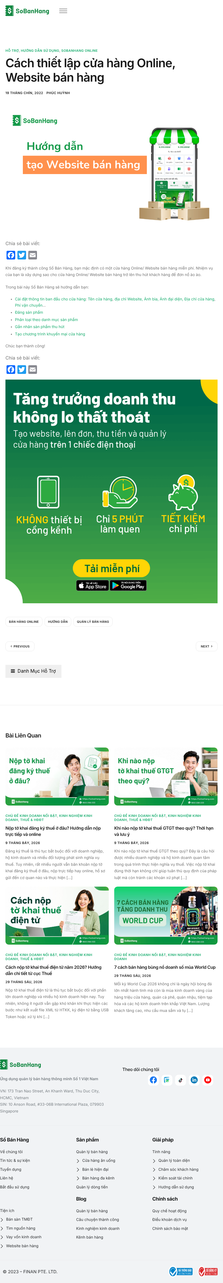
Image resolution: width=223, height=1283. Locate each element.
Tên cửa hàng (100, 299)
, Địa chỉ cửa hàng (198, 299)
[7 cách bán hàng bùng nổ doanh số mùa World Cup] (166, 915)
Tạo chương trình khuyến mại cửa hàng (50, 334)
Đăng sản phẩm (29, 312)
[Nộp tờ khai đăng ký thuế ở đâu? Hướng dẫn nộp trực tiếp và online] (57, 776)
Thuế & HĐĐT (32, 820)
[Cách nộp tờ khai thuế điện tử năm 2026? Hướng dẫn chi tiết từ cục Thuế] (57, 915)
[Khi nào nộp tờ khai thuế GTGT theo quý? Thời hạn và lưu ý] (166, 776)
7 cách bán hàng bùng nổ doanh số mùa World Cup (165, 967)
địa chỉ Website (128, 299)
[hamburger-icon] (63, 11)
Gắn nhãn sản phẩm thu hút (39, 327)
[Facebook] (153, 1080)
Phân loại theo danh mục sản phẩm (46, 319)
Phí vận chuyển (28, 305)
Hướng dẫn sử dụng (40, 51)
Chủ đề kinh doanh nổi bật (31, 816)
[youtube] (207, 1080)
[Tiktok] (180, 1080)
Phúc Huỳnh (58, 93)
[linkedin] (194, 1080)
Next (205, 646)
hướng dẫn (58, 622)
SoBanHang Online (79, 51)
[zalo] (167, 1080)
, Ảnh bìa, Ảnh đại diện (162, 299)
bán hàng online (24, 622)
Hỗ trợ (12, 51)
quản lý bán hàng (93, 622)
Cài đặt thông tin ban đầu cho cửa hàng (50, 299)
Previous (22, 646)
